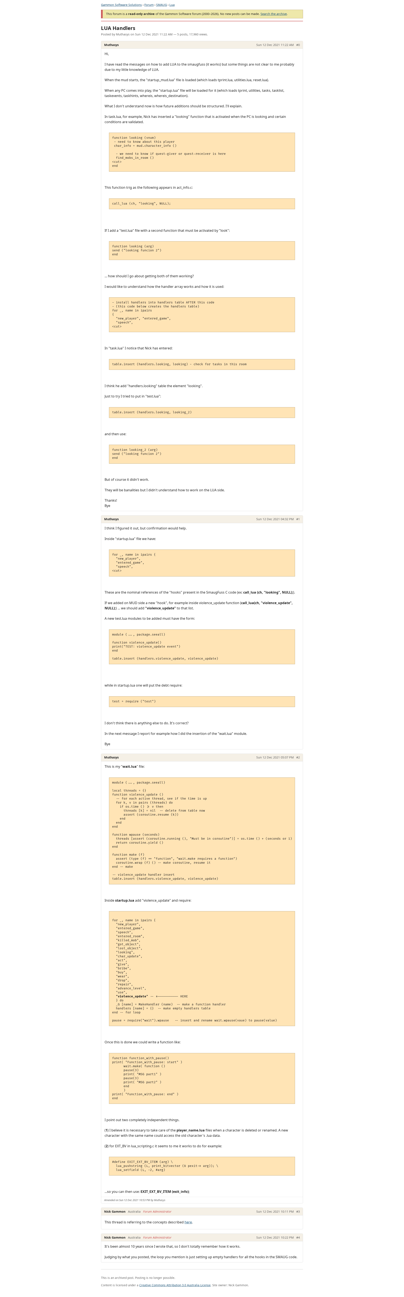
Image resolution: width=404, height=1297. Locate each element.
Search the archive (273, 14)
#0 (298, 45)
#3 (298, 1211)
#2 (298, 757)
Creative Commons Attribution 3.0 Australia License (175, 1285)
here (188, 1222)
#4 (298, 1237)
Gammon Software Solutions (121, 5)
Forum (149, 5)
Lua (172, 5)
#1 (298, 519)
